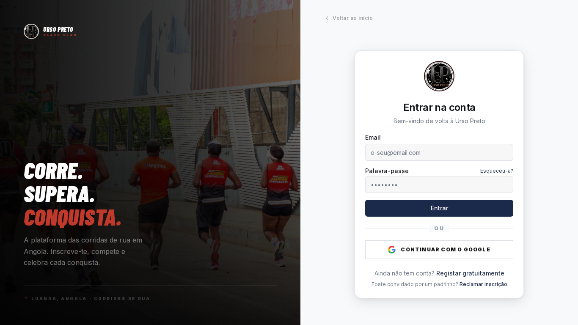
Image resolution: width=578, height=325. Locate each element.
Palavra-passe (387, 171)
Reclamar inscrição (483, 284)
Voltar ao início (353, 18)
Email (373, 137)
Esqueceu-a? (496, 171)
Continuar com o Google (445, 249)
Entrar (439, 208)
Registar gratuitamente (470, 273)
